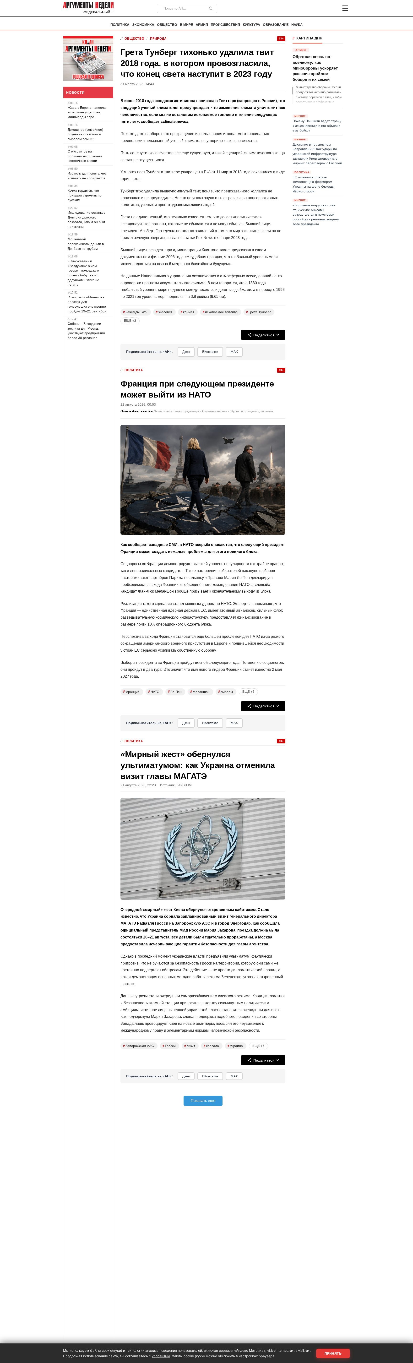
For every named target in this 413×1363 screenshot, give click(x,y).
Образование (275, 25)
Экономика (143, 25)
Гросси (169, 1046)
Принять (333, 1353)
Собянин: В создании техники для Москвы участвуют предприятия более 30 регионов (86, 331)
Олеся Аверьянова (136, 411)
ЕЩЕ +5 (248, 691)
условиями (161, 1356)
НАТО (153, 691)
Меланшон (200, 691)
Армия (202, 25)
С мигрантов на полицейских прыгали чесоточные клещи (85, 156)
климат (187, 312)
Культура (251, 25)
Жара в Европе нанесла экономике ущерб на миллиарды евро (87, 112)
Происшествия (225, 25)
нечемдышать (135, 312)
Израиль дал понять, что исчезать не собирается (87, 175)
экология (164, 312)
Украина (235, 1046)
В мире (186, 25)
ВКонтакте (210, 352)
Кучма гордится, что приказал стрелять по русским (85, 195)
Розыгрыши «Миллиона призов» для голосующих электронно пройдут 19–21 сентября (87, 304)
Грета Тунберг (258, 312)
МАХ (234, 352)
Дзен (186, 352)
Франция (131, 691)
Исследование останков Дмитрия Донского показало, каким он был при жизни (86, 220)
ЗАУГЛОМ (184, 785)
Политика (119, 25)
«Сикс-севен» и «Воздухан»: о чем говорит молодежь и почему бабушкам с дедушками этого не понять (83, 272)
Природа (158, 38)
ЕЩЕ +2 (130, 320)
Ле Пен (175, 691)
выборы (225, 691)
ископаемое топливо (220, 312)
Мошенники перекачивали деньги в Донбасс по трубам (86, 243)
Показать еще (203, 1101)
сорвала (211, 1046)
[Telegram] (320, 8)
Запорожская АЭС (138, 1046)
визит (189, 1046)
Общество (167, 25)
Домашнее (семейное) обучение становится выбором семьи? (85, 134)
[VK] (332, 8)
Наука (297, 25)
